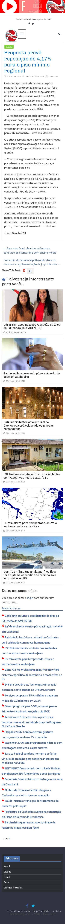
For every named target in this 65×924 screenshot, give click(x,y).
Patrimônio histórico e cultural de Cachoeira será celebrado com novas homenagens (28, 425)
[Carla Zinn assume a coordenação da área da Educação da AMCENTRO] (32, 291)
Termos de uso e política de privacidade (28, 911)
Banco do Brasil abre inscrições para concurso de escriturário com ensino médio (29, 250)
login (30, 597)
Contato (56, 911)
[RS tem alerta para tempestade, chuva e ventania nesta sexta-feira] (32, 489)
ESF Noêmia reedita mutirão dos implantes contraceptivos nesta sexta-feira (31, 476)
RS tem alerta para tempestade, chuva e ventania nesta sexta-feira (30, 524)
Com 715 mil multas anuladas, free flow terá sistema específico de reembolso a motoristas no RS (29, 575)
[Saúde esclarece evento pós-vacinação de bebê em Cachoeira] (32, 340)
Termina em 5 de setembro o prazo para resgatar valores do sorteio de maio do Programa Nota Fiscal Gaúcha (31, 722)
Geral (6, 882)
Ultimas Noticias (23, 47)
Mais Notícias (11, 608)
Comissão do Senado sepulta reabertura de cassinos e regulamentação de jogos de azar (32, 262)
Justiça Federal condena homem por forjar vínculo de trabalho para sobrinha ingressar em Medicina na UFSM (30, 758)
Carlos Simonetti (36, 76)
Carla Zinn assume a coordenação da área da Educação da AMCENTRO (31, 326)
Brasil (7, 866)
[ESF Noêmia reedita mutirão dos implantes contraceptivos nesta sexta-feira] (32, 441)
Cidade (7, 871)
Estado (9, 47)
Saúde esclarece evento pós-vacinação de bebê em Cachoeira (31, 375)
